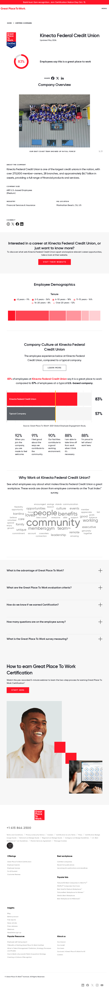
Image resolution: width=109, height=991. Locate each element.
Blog (9, 913)
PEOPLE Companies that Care (68, 886)
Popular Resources (15, 936)
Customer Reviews (13, 874)
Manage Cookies (60, 841)
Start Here (17, 690)
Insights (10, 908)
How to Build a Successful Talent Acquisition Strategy (26, 954)
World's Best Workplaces (66, 895)
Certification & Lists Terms (66, 835)
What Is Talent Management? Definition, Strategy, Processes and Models (29, 949)
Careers (50, 835)
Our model (61, 945)
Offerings (11, 856)
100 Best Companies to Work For (72, 883)
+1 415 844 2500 (19, 828)
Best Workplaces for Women (70, 892)
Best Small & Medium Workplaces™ (69, 889)
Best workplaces (64, 856)
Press (80, 835)
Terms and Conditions (15, 835)
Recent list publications (65, 865)
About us (61, 936)
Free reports (11, 920)
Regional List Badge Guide (52, 838)
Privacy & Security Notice (35, 835)
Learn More (54, 368)
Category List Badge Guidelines (77, 838)
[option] (54, 126)
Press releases (12, 926)
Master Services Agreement (41, 841)
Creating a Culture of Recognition (19, 957)
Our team (60, 948)
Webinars (10, 929)
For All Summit (12, 871)
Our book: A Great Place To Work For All (71, 951)
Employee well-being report (17, 942)
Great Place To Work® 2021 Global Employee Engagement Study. (58, 426)
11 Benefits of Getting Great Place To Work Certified (25, 945)
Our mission (61, 942)
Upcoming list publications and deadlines (72, 868)
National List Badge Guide (29, 838)
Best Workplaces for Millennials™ (68, 899)
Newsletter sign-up (14, 932)
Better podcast (12, 917)
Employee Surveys (13, 868)
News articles (12, 923)
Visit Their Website (54, 262)
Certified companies (64, 862)
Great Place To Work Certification (19, 862)
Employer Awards (13, 865)
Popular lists (62, 877)
